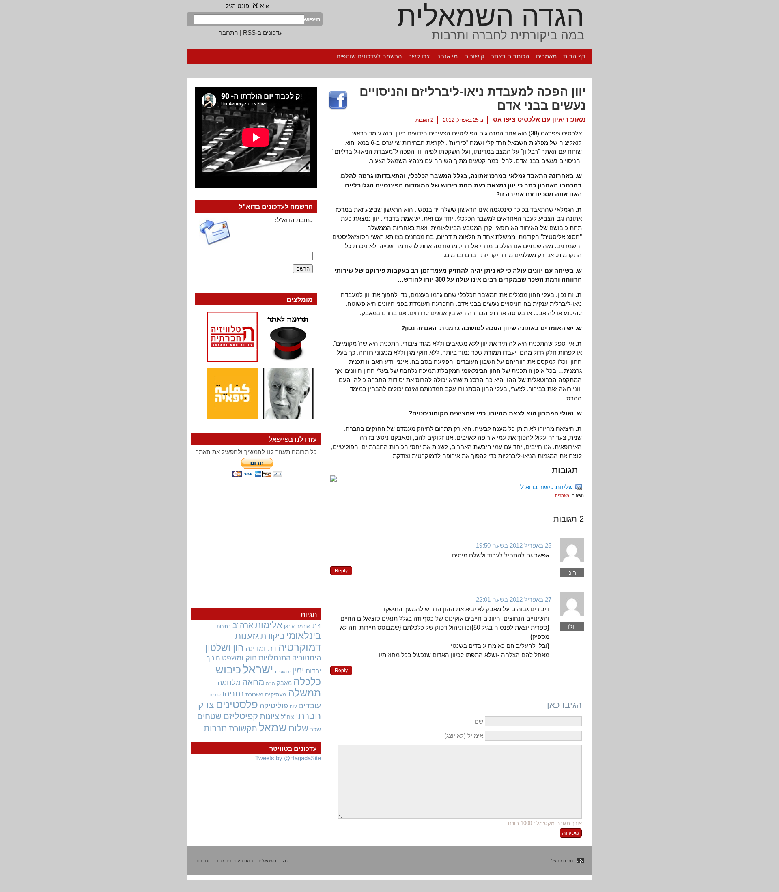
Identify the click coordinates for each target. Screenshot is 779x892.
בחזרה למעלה (562, 860)
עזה (293, 706)
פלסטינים (237, 704)
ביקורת (272, 636)
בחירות (224, 626)
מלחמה (229, 682)
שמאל (273, 728)
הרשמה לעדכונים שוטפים (369, 56)
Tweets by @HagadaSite (288, 757)
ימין (298, 670)
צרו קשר (419, 56)
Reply (341, 571)
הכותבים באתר (510, 56)
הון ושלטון (224, 648)
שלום (298, 728)
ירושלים (283, 672)
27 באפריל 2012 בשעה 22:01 (513, 599)
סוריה (215, 695)
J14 (316, 626)
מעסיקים (275, 694)
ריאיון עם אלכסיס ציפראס (530, 119)
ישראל (258, 669)
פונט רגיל (237, 5)
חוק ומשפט (239, 658)
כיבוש (228, 670)
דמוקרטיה (299, 647)
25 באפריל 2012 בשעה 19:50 (513, 545)
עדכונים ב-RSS (263, 32)
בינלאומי (303, 635)
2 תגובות (424, 120)
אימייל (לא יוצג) (463, 735)
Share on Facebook (338, 100)
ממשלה (304, 693)
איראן (289, 626)
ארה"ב (242, 625)
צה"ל (287, 717)
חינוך (213, 658)
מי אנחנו (447, 56)
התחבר (228, 32)
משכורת (254, 695)
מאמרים (546, 56)
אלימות (268, 625)
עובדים (309, 705)
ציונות (269, 716)
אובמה (303, 626)
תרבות (215, 728)
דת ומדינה (260, 648)
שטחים (209, 716)
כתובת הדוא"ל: (294, 220)
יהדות (313, 671)
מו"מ (270, 683)
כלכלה (307, 681)
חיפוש (312, 19)
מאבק (284, 683)
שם (479, 721)
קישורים (474, 56)
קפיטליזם (240, 716)
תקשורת (243, 728)
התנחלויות (274, 658)
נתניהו (233, 693)
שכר (315, 729)
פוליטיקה (274, 706)
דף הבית (574, 56)
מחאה (253, 682)
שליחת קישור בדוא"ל (546, 487)
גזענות (247, 636)
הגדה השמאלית (490, 16)
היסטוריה (306, 658)
